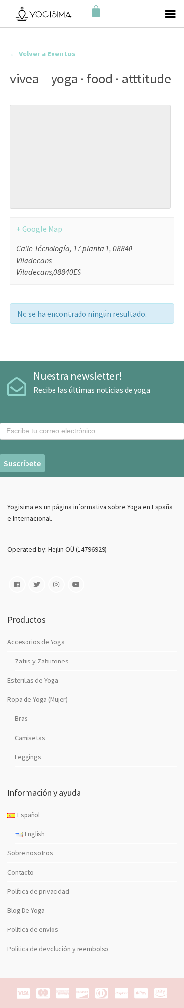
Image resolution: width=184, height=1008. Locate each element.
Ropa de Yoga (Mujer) (37, 699)
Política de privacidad (38, 891)
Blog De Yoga (26, 910)
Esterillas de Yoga (32, 680)
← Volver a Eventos (42, 53)
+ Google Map (39, 229)
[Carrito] (96, 11)
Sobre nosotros (30, 853)
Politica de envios (32, 929)
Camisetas (30, 737)
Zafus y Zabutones (42, 661)
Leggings (28, 756)
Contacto (20, 872)
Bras (21, 718)
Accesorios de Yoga (35, 641)
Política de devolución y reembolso (57, 948)
